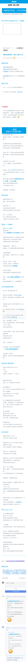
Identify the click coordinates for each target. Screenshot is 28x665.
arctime (21, 561)
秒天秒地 (21, 309)
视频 (10, 561)
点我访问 (5, 69)
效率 (12, 561)
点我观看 (5, 76)
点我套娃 (5, 71)
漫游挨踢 (14, 2)
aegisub (18, 561)
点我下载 (5, 67)
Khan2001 (8, 596)
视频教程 (19, 502)
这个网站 (19, 295)
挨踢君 (15, 561)
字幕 (8, 561)
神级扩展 (14, 317)
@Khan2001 (11, 632)
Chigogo (8, 628)
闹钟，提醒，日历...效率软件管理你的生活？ (15, 570)
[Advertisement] (14, 41)
